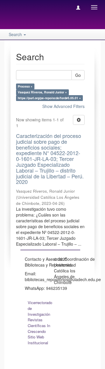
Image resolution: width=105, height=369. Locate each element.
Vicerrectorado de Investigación (40, 308)
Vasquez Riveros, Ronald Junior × (42, 92)
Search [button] (16, 34)
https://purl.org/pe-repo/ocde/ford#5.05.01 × (49, 98)
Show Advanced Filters (63, 106)
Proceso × (25, 86)
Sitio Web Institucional (38, 339)
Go (78, 75)
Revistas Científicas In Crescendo (39, 325)
